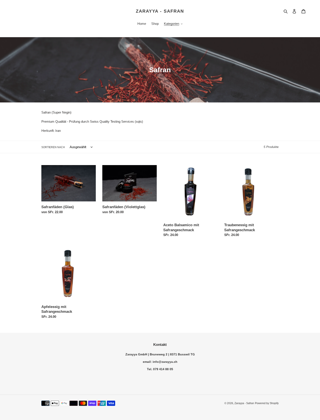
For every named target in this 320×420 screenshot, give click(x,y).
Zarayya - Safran (160, 11)
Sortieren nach (53, 147)
